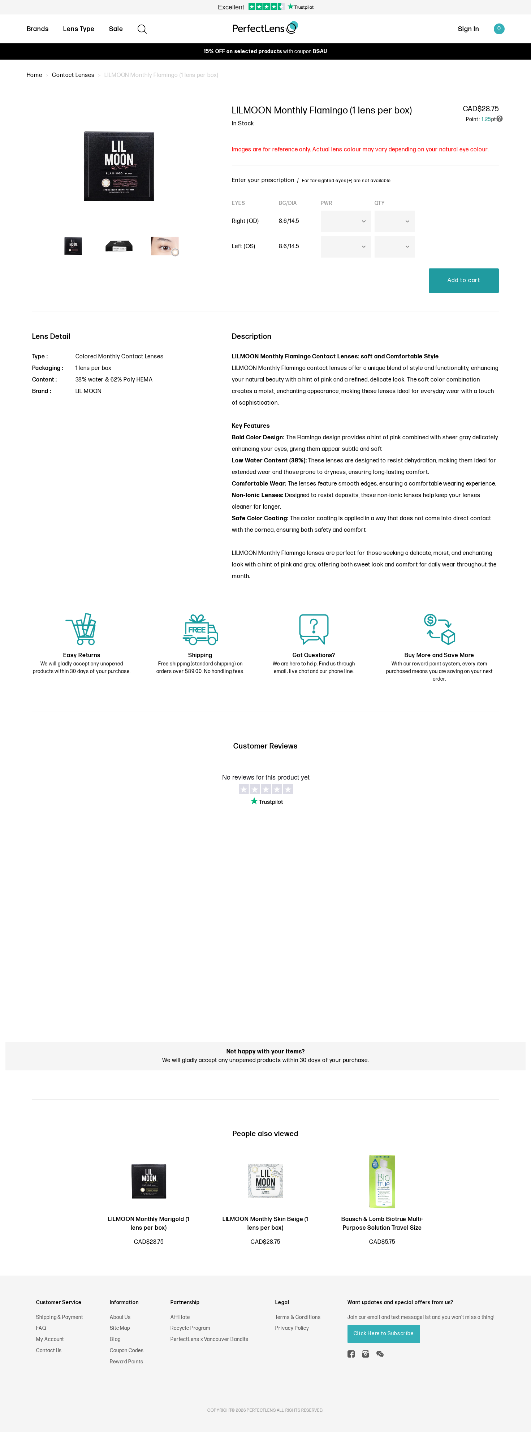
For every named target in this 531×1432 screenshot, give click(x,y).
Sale (116, 29)
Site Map (120, 1328)
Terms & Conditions (298, 1317)
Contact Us (49, 1350)
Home (35, 75)
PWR (327, 203)
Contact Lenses (73, 75)
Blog (115, 1339)
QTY (380, 203)
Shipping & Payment (59, 1317)
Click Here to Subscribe (384, 1333)
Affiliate (180, 1317)
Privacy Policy (292, 1328)
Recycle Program (190, 1328)
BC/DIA (288, 203)
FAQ (41, 1328)
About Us (120, 1317)
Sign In (468, 29)
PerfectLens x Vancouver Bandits (209, 1339)
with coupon (265, 51)
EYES (238, 203)
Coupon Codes (127, 1350)
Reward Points (126, 1362)
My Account (50, 1339)
